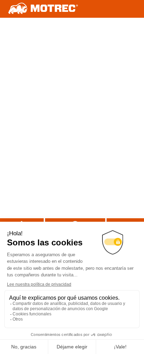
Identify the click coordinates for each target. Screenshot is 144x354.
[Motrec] (43, 9)
